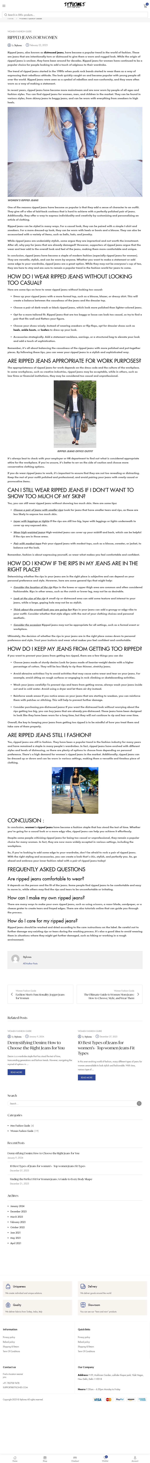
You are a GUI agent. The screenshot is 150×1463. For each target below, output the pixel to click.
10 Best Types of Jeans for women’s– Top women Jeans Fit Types (47, 1166)
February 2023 (17, 1222)
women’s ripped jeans (39, 827)
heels (16, 329)
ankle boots (28, 329)
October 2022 (17, 1227)
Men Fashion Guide (20, 1125)
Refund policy (9, 1341)
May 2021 (15, 1237)
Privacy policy (9, 1337)
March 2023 (16, 1216)
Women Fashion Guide (21, 1130)
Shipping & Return (11, 1346)
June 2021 (15, 1232)
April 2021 (15, 1243)
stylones (18, 45)
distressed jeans (54, 52)
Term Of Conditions (11, 1351)
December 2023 (18, 1211)
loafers (45, 329)
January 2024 (17, 1206)
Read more (16, 1072)
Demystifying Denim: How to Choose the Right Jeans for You (43, 1153)
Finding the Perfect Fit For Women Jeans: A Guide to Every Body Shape (51, 1179)
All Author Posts (30, 963)
